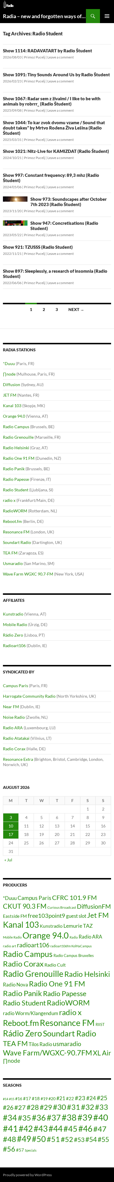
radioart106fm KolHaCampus (71, 946)
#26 (8, 1107)
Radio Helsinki (16, 447)
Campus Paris (15, 685)
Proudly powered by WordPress (27, 1175)
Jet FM (98, 915)
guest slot (76, 916)
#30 (59, 1106)
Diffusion (11, 384)
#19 (44, 1098)
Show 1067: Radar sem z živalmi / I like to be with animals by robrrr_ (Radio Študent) (52, 101)
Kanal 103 (12, 405)
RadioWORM (15, 510)
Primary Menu (107, 16)
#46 (85, 1128)
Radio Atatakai (16, 738)
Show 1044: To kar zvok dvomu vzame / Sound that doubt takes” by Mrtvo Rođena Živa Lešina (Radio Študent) (54, 128)
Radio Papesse (16, 479)
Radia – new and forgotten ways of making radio (44, 16)
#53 (79, 1139)
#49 (24, 1139)
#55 (103, 1139)
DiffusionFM (94, 906)
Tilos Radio (40, 1044)
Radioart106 (14, 645)
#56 (9, 1149)
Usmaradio (13, 563)
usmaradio (67, 1043)
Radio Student (15, 489)
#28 (33, 1107)
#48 (9, 1139)
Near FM (11, 706)
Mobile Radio (15, 624)
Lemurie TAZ (78, 925)
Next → (76, 309)
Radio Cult (55, 964)
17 (10, 834)
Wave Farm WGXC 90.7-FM (28, 573)
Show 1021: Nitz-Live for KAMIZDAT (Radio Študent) (56, 151)
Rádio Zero (13, 635)
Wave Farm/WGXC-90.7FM (47, 1052)
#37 (54, 1117)
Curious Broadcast (61, 907)
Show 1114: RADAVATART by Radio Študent (47, 50)
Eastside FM (15, 916)
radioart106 (33, 944)
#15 (11, 1099)
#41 (10, 1128)
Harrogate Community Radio (29, 696)
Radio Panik (14, 468)
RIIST (100, 1024)
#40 (100, 1117)
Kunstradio (13, 613)
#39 (84, 1117)
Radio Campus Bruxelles (73, 955)
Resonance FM (16, 531)
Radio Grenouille (18, 437)
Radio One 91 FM (18, 458)
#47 (99, 1128)
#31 (73, 1106)
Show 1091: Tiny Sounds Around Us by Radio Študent (56, 74)
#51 (53, 1139)
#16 (18, 1098)
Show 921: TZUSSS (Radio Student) (38, 247)
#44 (56, 1128)
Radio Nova (15, 984)
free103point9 (46, 915)
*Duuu (9, 363)
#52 (67, 1139)
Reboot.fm (12, 521)
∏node (9, 373)
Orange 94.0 (14, 416)
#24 (91, 1098)
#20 (52, 1098)
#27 (20, 1107)
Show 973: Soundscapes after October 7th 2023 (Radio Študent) (68, 201)
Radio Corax (14, 748)
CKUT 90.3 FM (24, 906)
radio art (9, 946)
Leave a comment (60, 57)
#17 (27, 1098)
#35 (24, 1117)
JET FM (9, 395)
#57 (20, 1149)
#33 (101, 1106)
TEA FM (10, 552)
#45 (70, 1128)
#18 (36, 1098)
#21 (60, 1098)
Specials (31, 1150)
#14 (5, 1099)
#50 (39, 1139)
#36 (39, 1117)
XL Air (102, 1053)
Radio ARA (13, 727)
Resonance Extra (18, 759)
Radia (74, 937)
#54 (91, 1139)
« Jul (8, 859)
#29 (46, 1107)
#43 (41, 1128)
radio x (9, 500)
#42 (26, 1128)
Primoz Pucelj (34, 57)
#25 (102, 1098)
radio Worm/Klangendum (30, 1013)
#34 (10, 1117)
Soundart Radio (17, 542)
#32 (87, 1106)
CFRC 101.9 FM (74, 897)
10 (10, 825)
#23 (80, 1097)
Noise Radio (14, 717)
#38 (69, 1117)
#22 (70, 1098)
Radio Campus (16, 426)
